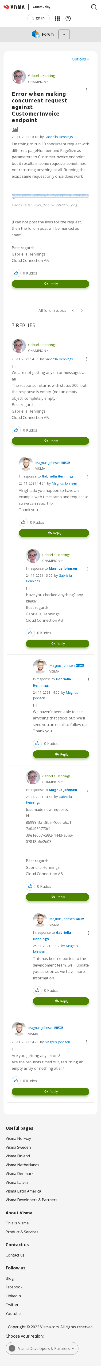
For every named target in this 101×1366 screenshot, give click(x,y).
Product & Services (22, 1231)
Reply (54, 284)
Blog (10, 1278)
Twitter (12, 1304)
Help (68, 18)
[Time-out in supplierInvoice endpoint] (81, 310)
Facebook (14, 1287)
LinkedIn (13, 1295)
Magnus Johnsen (64, 483)
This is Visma (17, 1223)
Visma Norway (18, 1138)
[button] (86, 90)
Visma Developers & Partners (31, 1199)
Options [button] (79, 59)
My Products (57, 18)
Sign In (38, 18)
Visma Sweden (18, 1147)
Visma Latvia (17, 1182)
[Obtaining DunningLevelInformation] (73, 310)
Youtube (13, 1313)
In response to (46, 476)
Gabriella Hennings (59, 137)
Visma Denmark (20, 1173)
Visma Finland (18, 1156)
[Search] (93, 7)
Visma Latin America (23, 1191)
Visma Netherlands (22, 1164)
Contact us (15, 1255)
